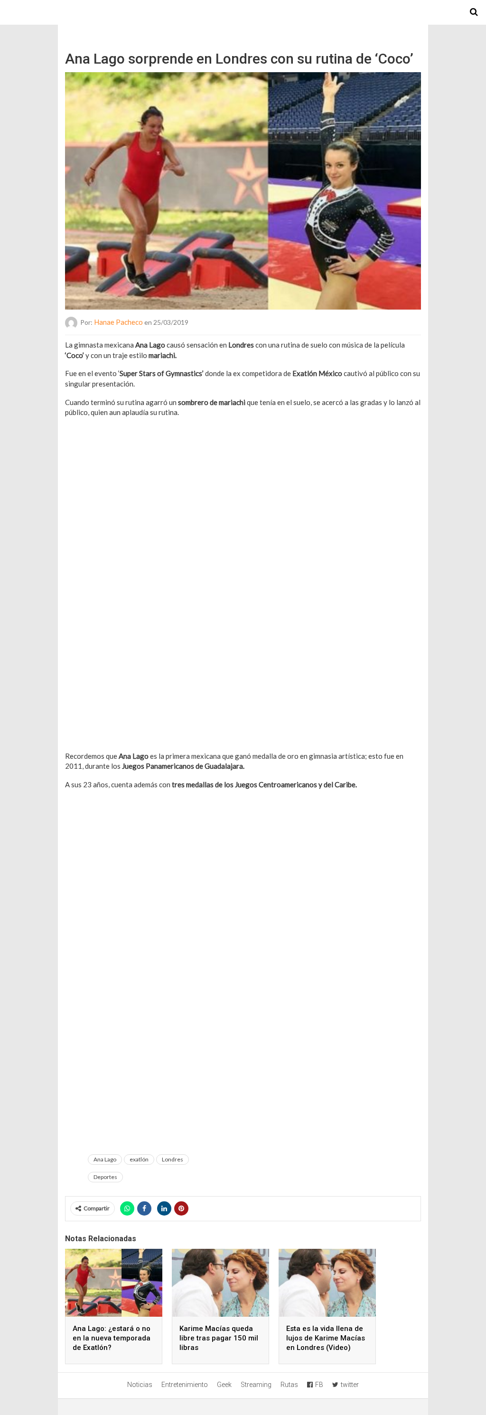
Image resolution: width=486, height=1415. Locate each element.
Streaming (256, 1384)
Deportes (105, 1176)
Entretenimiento (184, 1384)
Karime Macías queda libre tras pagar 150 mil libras (218, 1338)
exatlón (139, 1159)
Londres (172, 1159)
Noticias (139, 1384)
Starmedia (243, 12)
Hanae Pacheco (118, 322)
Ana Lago (104, 1159)
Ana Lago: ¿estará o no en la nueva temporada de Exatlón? (111, 1338)
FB (319, 1384)
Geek (224, 1384)
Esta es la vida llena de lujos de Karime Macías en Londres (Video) (325, 1338)
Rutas (289, 1384)
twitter (350, 1384)
